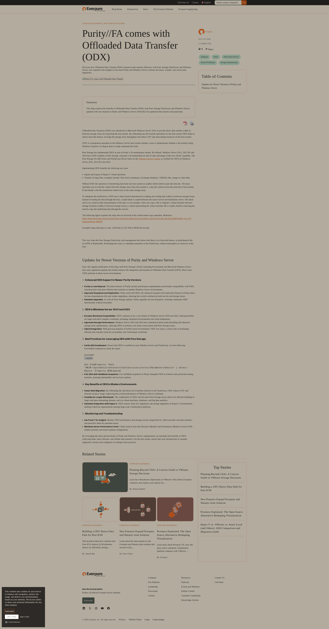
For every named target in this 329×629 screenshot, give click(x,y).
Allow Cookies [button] (11, 617)
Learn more (9, 611)
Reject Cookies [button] (24, 617)
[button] (13, 622)
